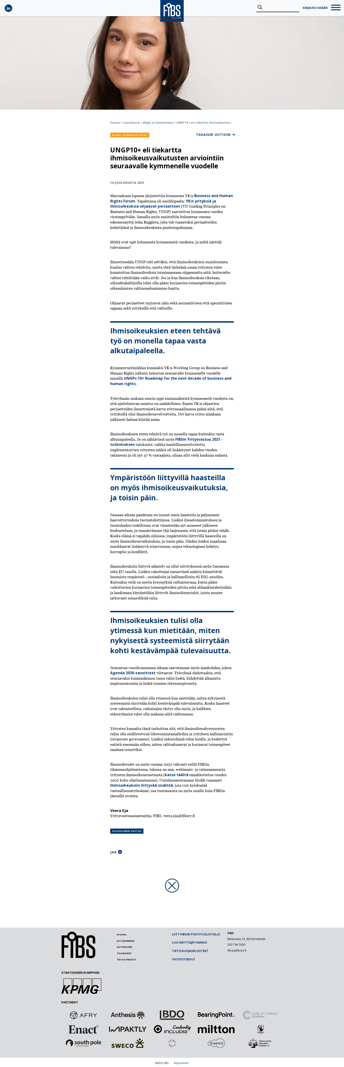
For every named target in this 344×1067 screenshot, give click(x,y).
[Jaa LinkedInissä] (120, 852)
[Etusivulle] (78, 957)
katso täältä (176, 774)
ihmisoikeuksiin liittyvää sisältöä (141, 785)
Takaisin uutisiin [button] (213, 134)
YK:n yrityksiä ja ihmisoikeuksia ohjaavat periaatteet (163, 203)
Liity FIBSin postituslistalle (196, 934)
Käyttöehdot (181, 1063)
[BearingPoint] (216, 1015)
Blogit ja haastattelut (158, 123)
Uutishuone (132, 123)
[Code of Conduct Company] (260, 1015)
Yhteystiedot (183, 959)
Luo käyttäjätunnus (189, 942)
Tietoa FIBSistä (126, 959)
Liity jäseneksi (125, 940)
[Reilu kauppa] (260, 1029)
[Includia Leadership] (172, 1029)
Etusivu (115, 123)
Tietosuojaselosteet (190, 951)
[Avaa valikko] (336, 8)
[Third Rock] (172, 1043)
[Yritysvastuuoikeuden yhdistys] (260, 1043)
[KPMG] (81, 992)
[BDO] (172, 1015)
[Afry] (83, 1015)
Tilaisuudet (124, 953)
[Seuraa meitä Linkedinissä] (8, 8)
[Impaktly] (127, 1029)
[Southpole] (83, 1043)
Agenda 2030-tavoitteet (133, 672)
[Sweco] (127, 1043)
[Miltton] (216, 1029)
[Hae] (259, 7)
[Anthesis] (127, 1015)
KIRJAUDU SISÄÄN (315, 8)
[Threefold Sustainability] (216, 1043)
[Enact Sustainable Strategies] (83, 1029)
